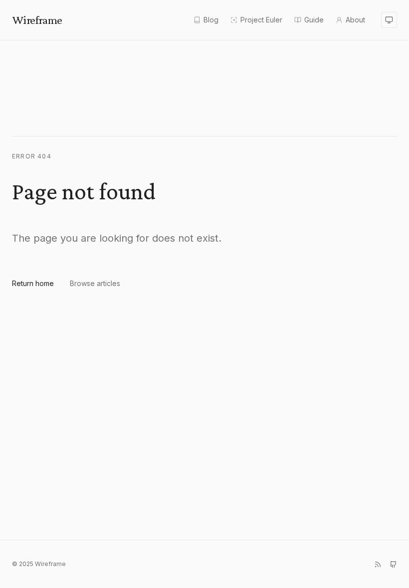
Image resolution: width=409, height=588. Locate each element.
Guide (314, 19)
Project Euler (261, 19)
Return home (33, 283)
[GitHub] (393, 564)
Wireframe (37, 19)
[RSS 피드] (378, 564)
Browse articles (95, 283)
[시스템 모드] (389, 20)
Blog (211, 19)
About (355, 19)
